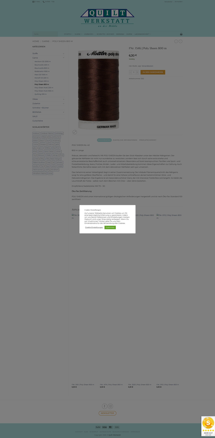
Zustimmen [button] (110, 227)
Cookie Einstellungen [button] (94, 227)
